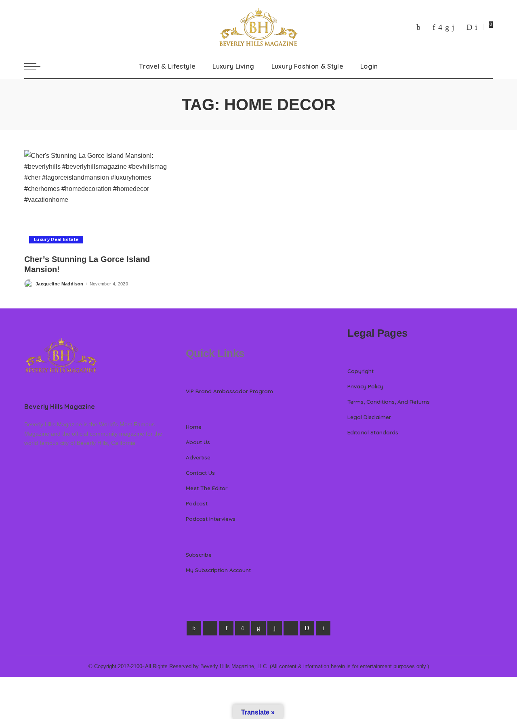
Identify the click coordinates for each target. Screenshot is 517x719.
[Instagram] (440, 27)
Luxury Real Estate (56, 239)
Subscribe (199, 554)
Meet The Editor (206, 487)
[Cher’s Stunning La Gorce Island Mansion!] (97, 199)
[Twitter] (426, 27)
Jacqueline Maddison (60, 283)
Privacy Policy (365, 386)
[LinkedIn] (447, 27)
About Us (198, 441)
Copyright (360, 370)
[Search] (488, 66)
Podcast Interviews (210, 518)
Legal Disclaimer (369, 416)
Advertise (198, 457)
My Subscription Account (218, 569)
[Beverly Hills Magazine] (258, 27)
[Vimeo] (469, 27)
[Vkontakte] (476, 27)
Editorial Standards (372, 432)
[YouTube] (460, 27)
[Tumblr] (453, 27)
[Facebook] (418, 27)
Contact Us (200, 472)
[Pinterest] (434, 27)
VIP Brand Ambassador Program (229, 391)
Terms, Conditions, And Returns (388, 401)
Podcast (197, 503)
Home (194, 426)
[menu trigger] (36, 66)
